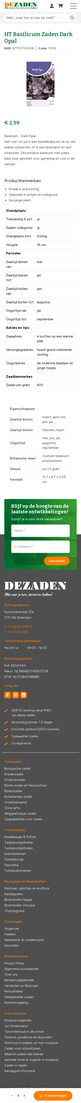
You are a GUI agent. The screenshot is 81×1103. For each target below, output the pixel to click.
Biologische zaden (17, 769)
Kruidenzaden (14, 774)
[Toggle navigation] (73, 6)
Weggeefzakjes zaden (20, 814)
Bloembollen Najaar (18, 900)
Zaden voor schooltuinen (22, 1048)
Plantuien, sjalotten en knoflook (26, 888)
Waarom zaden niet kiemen (23, 1054)
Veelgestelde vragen (19, 997)
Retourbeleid (13, 991)
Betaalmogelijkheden (19, 980)
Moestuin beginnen (18, 1020)
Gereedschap (14, 859)
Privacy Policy (14, 963)
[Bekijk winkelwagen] (60, 6)
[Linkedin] (23, 695)
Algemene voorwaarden (21, 969)
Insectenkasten (15, 854)
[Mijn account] (52, 6)
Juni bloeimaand (16, 1026)
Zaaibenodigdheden (18, 843)
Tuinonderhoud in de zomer (24, 1032)
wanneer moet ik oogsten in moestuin (31, 1060)
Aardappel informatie (19, 1071)
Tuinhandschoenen (17, 871)
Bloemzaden (13, 791)
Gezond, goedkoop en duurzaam (28, 1037)
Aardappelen (13, 894)
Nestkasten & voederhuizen (24, 940)
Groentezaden (14, 780)
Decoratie (11, 865)
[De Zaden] (21, 6)
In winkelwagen (55, 1096)
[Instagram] (15, 695)
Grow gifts (12, 808)
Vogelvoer (11, 929)
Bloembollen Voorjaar (19, 905)
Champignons (14, 911)
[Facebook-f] (7, 695)
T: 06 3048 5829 (16, 632)
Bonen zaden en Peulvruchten (25, 785)
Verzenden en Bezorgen (21, 986)
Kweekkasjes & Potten (20, 837)
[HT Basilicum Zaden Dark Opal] (40, 85)
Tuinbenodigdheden (18, 848)
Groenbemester (15, 802)
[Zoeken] (72, 17)
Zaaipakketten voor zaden (23, 819)
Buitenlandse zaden (18, 797)
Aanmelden (57, 561)
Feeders (10, 934)
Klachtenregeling (16, 1003)
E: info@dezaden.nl (18, 626)
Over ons (10, 974)
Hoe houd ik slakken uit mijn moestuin (31, 1043)
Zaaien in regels (15, 1065)
